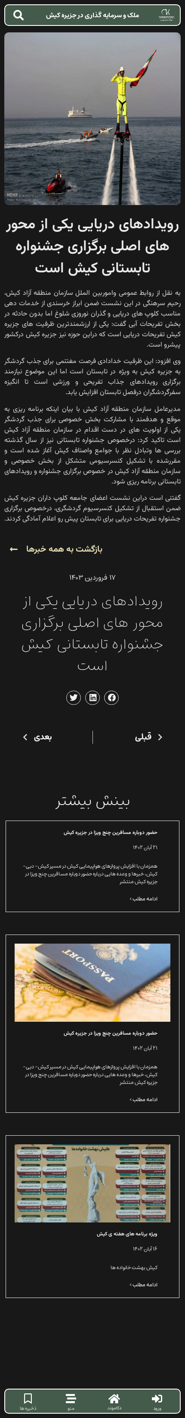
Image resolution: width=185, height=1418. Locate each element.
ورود (157, 1408)
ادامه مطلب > (143, 898)
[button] (111, 698)
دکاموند (114, 1408)
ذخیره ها (28, 1408)
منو (71, 1408)
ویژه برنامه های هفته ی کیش (127, 1234)
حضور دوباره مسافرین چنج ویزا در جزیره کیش (110, 833)
